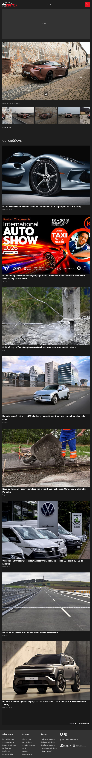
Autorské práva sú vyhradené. (69, 741)
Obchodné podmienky (29, 745)
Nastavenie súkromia (9, 745)
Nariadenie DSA (7, 754)
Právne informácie (8, 739)
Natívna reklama (27, 754)
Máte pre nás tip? (46, 751)
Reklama (25, 734)
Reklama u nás (26, 739)
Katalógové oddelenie (48, 745)
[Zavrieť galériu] (87, 4)
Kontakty (44, 734)
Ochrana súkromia (8, 742)
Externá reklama (27, 742)
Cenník (24, 748)
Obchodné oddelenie (48, 742)
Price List (24, 751)
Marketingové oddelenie (49, 748)
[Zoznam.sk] (66, 746)
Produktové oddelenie (48, 739)
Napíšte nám (6, 751)
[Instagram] (65, 734)
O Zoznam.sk (7, 734)
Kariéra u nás (6, 748)
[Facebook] (61, 734)
